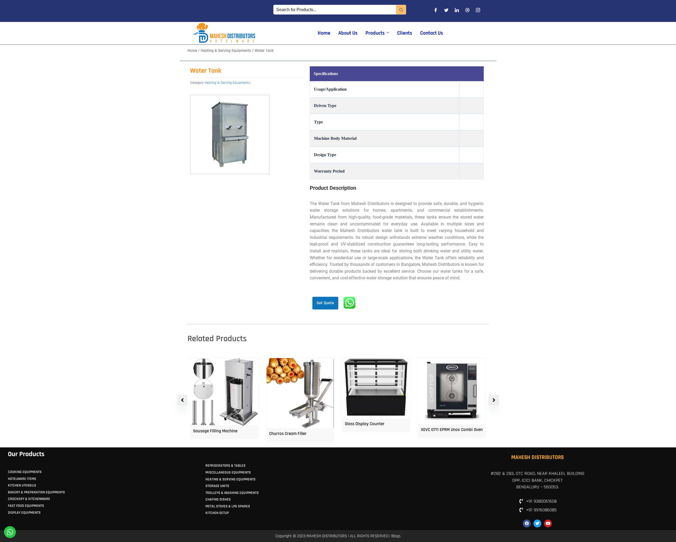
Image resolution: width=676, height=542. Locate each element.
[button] (494, 400)
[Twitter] (446, 11)
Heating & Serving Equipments (226, 50)
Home (324, 33)
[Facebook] (436, 11)
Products (375, 33)
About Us (348, 33)
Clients (404, 33)
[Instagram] (478, 11)
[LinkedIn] (457, 11)
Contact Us (431, 33)
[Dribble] (467, 11)
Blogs (396, 536)
